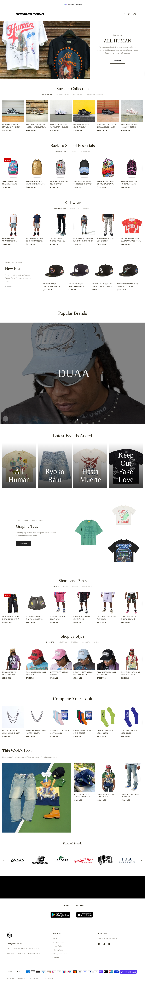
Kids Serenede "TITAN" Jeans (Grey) (106, 240)
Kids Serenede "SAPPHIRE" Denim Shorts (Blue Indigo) (11, 240)
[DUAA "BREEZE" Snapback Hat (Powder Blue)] (84, 659)
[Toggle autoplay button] (5, 419)
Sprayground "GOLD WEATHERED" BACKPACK (35, 183)
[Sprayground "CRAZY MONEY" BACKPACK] (132, 168)
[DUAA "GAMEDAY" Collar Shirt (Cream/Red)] (132, 659)
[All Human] (19, 465)
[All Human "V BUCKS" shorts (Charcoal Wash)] (37, 603)
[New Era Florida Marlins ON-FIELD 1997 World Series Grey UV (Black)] (128, 269)
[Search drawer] (123, 14)
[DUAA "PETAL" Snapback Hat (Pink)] (61, 659)
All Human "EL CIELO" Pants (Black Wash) (10, 618)
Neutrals (63, 642)
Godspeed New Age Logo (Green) (105, 732)
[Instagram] (99, 944)
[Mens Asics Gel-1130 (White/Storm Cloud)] (61, 111)
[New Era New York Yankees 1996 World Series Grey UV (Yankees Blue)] (79, 269)
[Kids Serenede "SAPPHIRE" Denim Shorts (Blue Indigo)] (13, 225)
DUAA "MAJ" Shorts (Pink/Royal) (57, 618)
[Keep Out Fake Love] (126, 465)
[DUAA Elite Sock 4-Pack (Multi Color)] (84, 717)
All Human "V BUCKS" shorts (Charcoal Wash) (34, 618)
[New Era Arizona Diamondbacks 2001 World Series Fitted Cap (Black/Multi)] (54, 269)
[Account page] (129, 14)
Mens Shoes (47, 95)
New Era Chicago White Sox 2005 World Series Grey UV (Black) (102, 285)
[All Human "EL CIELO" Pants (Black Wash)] (13, 603)
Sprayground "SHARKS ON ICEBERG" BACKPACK (82, 183)
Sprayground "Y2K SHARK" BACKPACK (10, 183)
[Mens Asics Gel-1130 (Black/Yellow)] (84, 111)
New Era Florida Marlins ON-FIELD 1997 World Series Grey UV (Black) (127, 285)
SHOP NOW (71, 57)
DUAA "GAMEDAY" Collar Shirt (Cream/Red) (130, 673)
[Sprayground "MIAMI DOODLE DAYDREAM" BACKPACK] (108, 168)
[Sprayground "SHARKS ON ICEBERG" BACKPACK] (84, 168)
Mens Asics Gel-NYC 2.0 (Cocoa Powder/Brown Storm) (36, 126)
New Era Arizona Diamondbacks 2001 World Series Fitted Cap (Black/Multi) (53, 285)
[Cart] (134, 14)
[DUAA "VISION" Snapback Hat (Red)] (37, 659)
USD (18, 972)
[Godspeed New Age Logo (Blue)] (132, 717)
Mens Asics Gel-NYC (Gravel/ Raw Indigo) (11, 126)
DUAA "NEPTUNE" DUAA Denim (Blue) (130, 795)
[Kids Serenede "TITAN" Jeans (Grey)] (108, 225)
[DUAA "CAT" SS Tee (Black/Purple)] (13, 659)
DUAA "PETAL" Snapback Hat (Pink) (59, 673)
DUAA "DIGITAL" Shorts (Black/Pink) (82, 618)
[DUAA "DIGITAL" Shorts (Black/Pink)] (84, 603)
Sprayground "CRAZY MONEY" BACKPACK (130, 183)
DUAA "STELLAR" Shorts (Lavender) (106, 618)
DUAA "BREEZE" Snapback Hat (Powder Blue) (83, 673)
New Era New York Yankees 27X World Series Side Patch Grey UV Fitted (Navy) (83, 795)
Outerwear (85, 151)
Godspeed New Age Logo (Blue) (129, 732)
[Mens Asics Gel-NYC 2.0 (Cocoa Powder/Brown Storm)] (37, 111)
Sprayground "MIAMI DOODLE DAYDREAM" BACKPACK (105, 183)
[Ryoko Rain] (55, 465)
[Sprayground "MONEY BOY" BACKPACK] (61, 168)
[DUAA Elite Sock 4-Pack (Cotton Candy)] (61, 717)
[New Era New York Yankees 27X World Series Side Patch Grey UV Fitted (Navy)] (84, 777)
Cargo (75, 587)
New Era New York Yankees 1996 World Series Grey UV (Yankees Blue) (78, 285)
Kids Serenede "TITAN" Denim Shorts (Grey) (35, 240)
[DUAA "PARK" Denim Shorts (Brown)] (132, 603)
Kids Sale (87, 208)
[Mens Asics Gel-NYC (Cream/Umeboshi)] (132, 111)
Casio (73, 151)
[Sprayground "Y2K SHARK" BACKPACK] (13, 168)
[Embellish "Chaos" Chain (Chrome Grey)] (13, 717)
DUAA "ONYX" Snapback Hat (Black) (106, 673)
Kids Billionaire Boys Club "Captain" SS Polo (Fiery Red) (130, 240)
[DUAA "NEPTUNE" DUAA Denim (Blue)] (132, 777)
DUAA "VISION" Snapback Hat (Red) (36, 673)
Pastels (74, 642)
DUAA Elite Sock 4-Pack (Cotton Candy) (59, 732)
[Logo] (30, 14)
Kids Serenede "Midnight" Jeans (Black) (57, 240)
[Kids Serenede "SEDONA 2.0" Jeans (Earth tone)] (84, 225)
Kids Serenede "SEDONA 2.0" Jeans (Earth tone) (83, 240)
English (9, 972)
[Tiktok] (104, 944)
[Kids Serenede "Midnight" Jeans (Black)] (61, 225)
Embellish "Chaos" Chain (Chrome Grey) (11, 732)
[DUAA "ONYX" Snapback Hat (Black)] (108, 659)
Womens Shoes (62, 95)
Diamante (50, 642)
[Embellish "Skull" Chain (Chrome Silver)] (37, 717)
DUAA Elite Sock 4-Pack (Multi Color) (83, 732)
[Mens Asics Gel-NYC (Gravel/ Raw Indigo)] (13, 111)
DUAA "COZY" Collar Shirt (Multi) (106, 795)
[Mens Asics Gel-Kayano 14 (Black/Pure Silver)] (108, 111)
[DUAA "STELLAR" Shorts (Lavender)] (108, 603)
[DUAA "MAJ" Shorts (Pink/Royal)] (61, 603)
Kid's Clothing (60, 208)
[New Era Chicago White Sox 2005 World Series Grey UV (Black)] (103, 269)
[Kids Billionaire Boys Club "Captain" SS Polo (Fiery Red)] (132, 225)
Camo (96, 642)
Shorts (56, 587)
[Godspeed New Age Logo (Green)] (108, 717)
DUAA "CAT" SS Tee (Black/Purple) (9, 673)
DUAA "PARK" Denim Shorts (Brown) (128, 618)
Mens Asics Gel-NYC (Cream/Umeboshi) (129, 126)
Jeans (65, 587)
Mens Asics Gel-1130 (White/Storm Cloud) (59, 126)
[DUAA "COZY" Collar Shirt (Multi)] (108, 777)
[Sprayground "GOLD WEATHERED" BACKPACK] (37, 168)
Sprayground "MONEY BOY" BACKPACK (59, 183)
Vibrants (86, 642)
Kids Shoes (77, 95)
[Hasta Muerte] (90, 465)
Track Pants (87, 587)
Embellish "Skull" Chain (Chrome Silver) (36, 732)
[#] (72, 373)
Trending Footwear (94, 95)
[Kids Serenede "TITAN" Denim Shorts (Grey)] (37, 225)
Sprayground (60, 151)
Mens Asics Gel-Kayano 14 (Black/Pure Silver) (107, 126)
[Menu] (10, 14)
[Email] (109, 944)
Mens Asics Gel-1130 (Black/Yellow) (81, 126)
